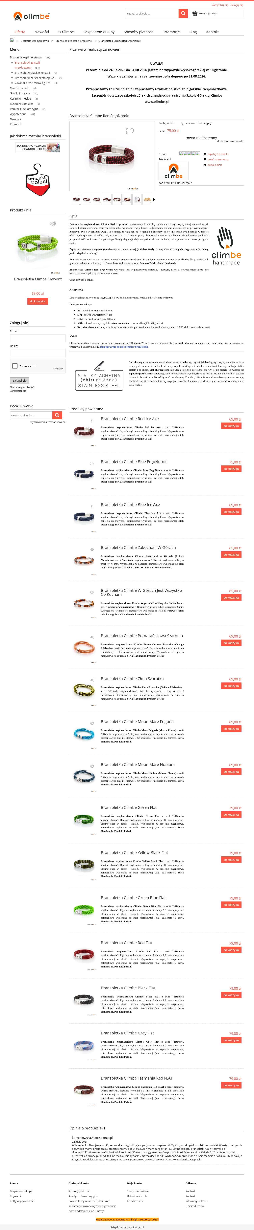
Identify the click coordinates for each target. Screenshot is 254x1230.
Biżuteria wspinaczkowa (26, 57)
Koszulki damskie (21, 104)
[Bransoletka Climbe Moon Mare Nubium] (84, 778)
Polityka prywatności (22, 1201)
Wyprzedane (18, 114)
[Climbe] (174, 171)
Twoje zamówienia (138, 1191)
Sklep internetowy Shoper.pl (127, 1227)
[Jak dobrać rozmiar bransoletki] (37, 147)
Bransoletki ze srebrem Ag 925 (35, 78)
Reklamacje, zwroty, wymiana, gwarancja (92, 1206)
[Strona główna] (32, 15)
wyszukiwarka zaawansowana (47, 422)
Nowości (15, 119)
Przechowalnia (135, 1201)
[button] (154, 199)
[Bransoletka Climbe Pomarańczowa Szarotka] (84, 649)
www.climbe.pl (157, 102)
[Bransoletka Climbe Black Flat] (84, 1001)
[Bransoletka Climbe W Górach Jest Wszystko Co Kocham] (84, 603)
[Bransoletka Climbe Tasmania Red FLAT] (84, 1091)
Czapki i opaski (20, 88)
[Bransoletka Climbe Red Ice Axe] (84, 432)
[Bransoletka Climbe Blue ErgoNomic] (84, 475)
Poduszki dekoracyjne (24, 109)
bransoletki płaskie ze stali (32, 73)
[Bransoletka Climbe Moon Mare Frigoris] (84, 735)
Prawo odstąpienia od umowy (86, 1211)
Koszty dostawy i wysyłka (83, 1196)
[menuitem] (20, 31)
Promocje (16, 124)
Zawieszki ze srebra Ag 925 (33, 83)
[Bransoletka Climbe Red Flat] (84, 956)
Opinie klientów (195, 1206)
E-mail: (14, 331)
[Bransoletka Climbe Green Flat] (84, 821)
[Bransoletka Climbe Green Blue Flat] (84, 911)
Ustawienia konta (137, 1196)
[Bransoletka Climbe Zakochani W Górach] (84, 561)
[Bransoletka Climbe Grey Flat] (84, 1046)
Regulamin (16, 1196)
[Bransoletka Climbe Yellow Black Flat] (84, 866)
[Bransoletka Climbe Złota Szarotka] (84, 692)
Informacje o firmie (197, 1201)
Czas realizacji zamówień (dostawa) (88, 1201)
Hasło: (14, 346)
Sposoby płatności (79, 1191)
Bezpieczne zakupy (21, 1191)
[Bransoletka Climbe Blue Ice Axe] (84, 518)
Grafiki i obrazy (20, 93)
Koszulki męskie (20, 98)
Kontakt (190, 1191)
